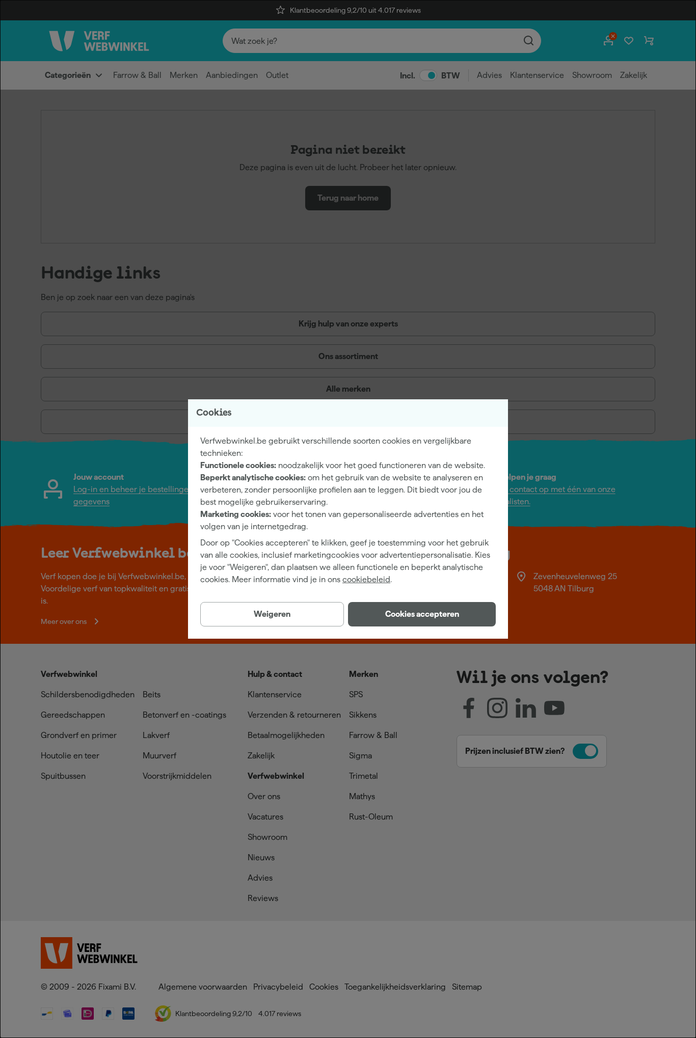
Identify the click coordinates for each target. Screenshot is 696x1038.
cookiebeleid (366, 579)
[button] (422, 614)
